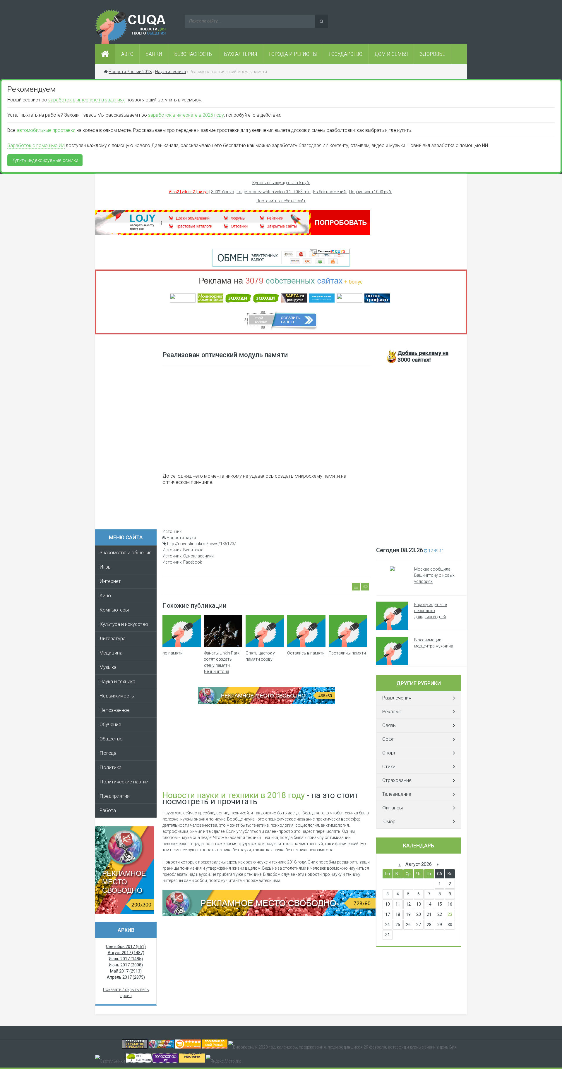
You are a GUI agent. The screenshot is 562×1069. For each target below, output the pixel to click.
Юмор (388, 821)
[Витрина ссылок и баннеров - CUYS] (161, 1047)
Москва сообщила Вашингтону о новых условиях (434, 575)
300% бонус (222, 191)
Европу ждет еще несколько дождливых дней (430, 610)
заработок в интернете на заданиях (86, 100)
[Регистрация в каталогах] (232, 233)
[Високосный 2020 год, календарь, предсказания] (342, 1047)
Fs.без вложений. (330, 191)
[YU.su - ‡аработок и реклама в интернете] (192, 1061)
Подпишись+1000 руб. (370, 191)
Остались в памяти (306, 653)
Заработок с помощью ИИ (36, 145)
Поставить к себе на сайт (281, 200)
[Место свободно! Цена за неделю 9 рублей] (266, 702)
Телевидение (396, 794)
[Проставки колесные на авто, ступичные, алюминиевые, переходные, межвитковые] (214, 1047)
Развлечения (396, 698)
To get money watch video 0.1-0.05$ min (274, 191)
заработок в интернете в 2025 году (186, 115)
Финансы (392, 808)
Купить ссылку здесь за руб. (281, 182)
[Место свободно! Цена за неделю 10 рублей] (269, 914)
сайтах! (422, 356)
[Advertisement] (128, 433)
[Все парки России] (139, 1061)
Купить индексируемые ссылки (45, 160)
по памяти (172, 653)
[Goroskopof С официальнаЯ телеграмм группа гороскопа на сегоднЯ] (165, 1061)
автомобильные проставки (46, 130)
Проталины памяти (347, 653)
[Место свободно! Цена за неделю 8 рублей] (124, 912)
